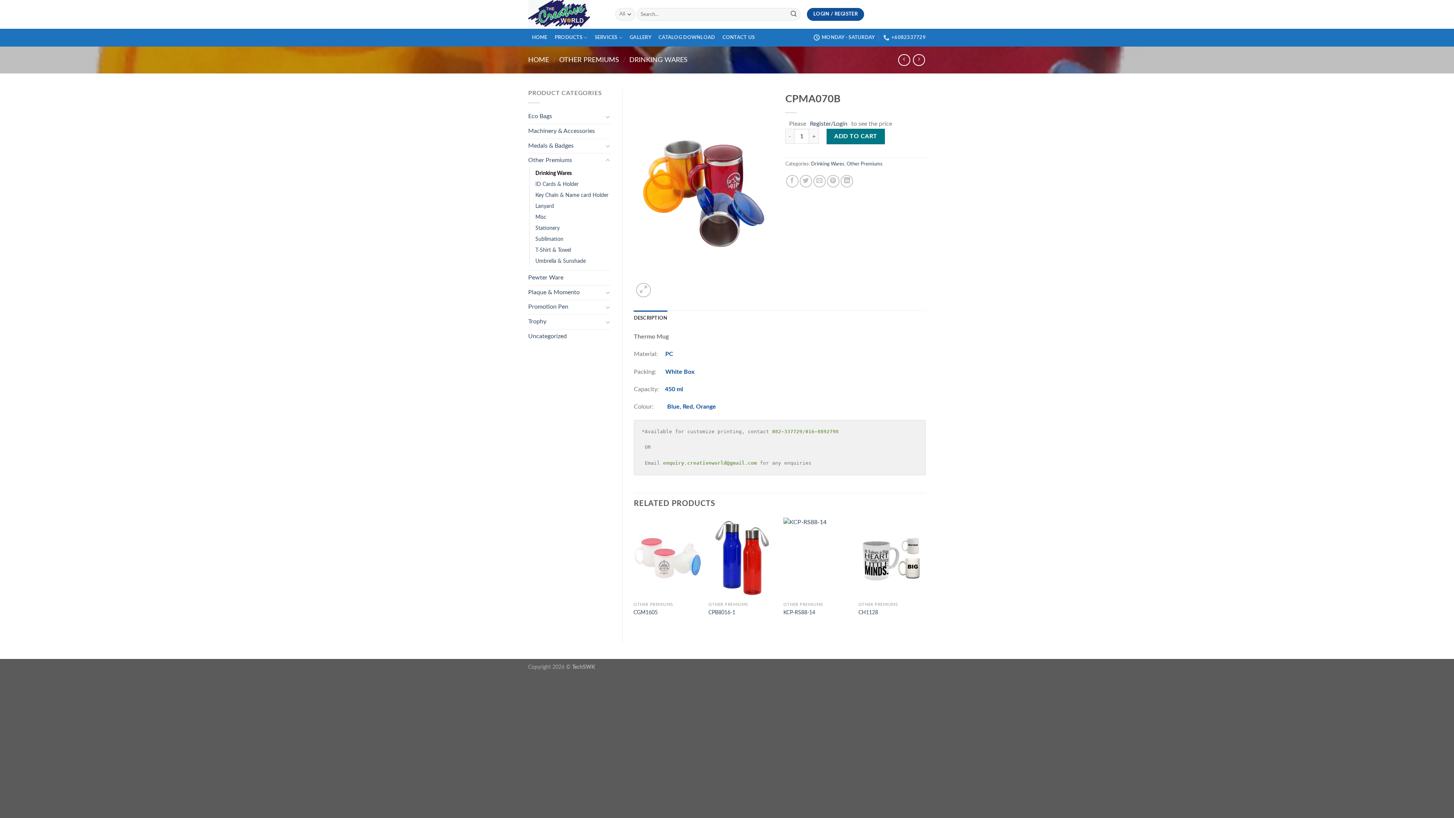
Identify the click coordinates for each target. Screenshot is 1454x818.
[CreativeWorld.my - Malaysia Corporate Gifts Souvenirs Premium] (566, 14)
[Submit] (793, 14)
